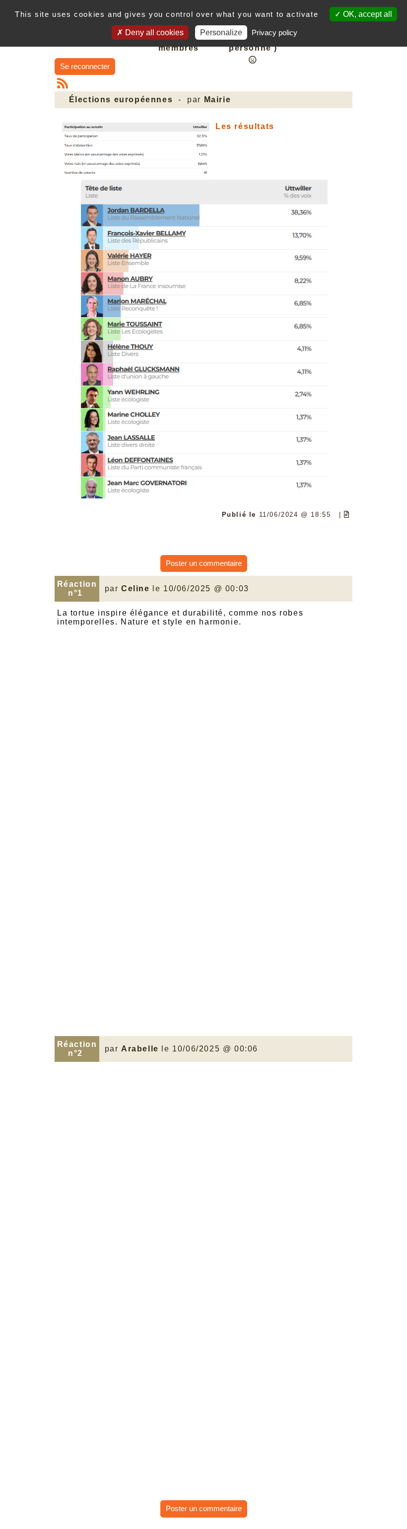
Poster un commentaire (204, 563)
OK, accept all (366, 14)
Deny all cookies (153, 32)
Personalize (221, 32)
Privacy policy (274, 32)
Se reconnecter (85, 66)
